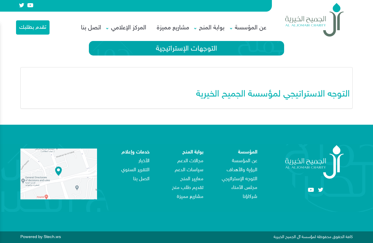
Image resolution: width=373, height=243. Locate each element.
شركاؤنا (250, 197)
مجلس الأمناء (244, 188)
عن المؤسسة (244, 161)
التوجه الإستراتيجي (239, 179)
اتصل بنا (91, 28)
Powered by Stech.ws (40, 237)
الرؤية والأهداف (242, 170)
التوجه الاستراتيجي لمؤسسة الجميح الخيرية (271, 94)
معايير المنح (191, 179)
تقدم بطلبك (32, 27)
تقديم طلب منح (187, 188)
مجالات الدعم (190, 161)
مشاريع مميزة (173, 28)
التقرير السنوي (135, 170)
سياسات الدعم (189, 170)
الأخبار (143, 161)
